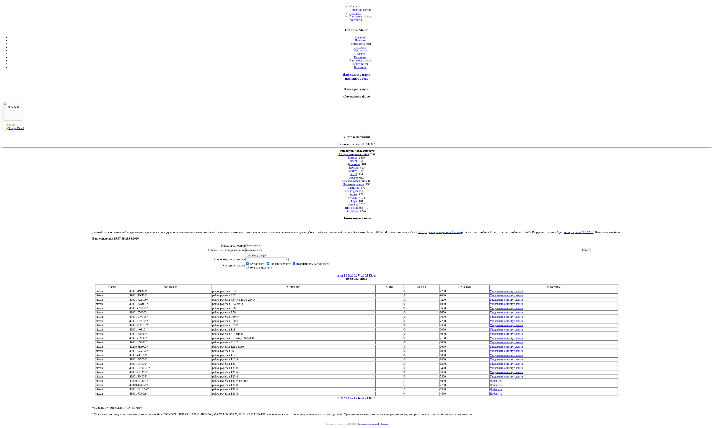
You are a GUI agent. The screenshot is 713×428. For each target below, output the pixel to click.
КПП (353, 174)
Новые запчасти (280, 263)
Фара (353, 201)
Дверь (353, 160)
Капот (353, 170)
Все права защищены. (368, 424)
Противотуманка (353, 184)
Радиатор (353, 187)
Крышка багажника (354, 181)
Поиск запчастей (360, 9)
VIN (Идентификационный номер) (440, 232)
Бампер (352, 157)
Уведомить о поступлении (506, 291)
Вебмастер (383, 424)
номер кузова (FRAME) (579, 232)
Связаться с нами (360, 16)
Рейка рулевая (354, 191)
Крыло (353, 177)
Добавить (496, 380)
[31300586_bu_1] (13, 119)
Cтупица (352, 211)
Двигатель (353, 164)
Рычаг (353, 194)
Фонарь (353, 204)
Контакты (355, 19)
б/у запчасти (257, 263)
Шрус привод (353, 207)
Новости (354, 6)
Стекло (352, 197)
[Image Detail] (15, 128)
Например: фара (255, 255)
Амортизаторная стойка (353, 154)
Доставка (355, 13)
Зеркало (354, 167)
